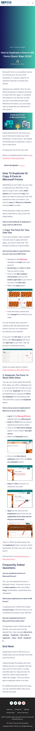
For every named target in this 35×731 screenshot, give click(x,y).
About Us (9, 709)
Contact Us (18, 709)
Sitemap (26, 709)
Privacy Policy (10, 712)
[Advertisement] (17, 27)
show (22, 165)
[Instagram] (19, 703)
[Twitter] (15, 703)
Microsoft (22, 47)
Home (11, 47)
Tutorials (16, 47)
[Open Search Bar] (28, 3)
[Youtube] (23, 703)
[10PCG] (6, 3)
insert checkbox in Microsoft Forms (16, 370)
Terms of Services (22, 712)
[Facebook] (11, 703)
